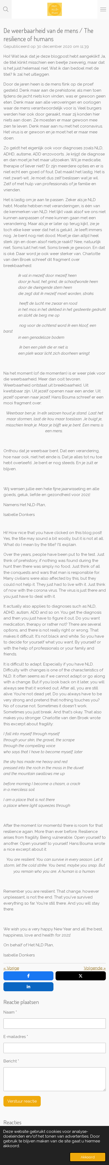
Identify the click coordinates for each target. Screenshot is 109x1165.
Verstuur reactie (22, 1101)
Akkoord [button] (88, 1157)
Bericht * (11, 1061)
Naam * (10, 1012)
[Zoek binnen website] (6, 9)
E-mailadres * (15, 1036)
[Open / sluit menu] (103, 9)
